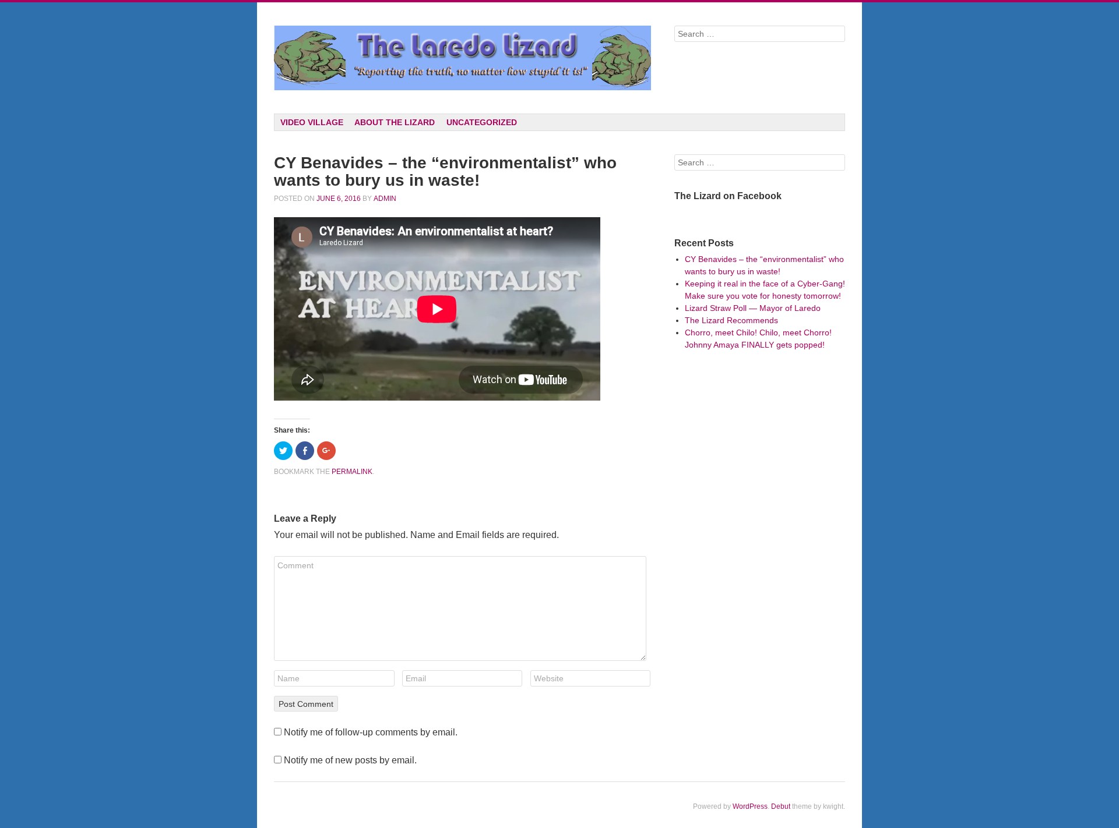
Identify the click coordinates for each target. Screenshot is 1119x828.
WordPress (750, 806)
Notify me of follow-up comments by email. (371, 732)
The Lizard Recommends (731, 320)
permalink (352, 472)
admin (385, 198)
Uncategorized (481, 122)
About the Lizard (394, 122)
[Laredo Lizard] (462, 58)
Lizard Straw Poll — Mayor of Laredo (753, 308)
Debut (780, 806)
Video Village (311, 122)
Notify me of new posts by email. (350, 760)
